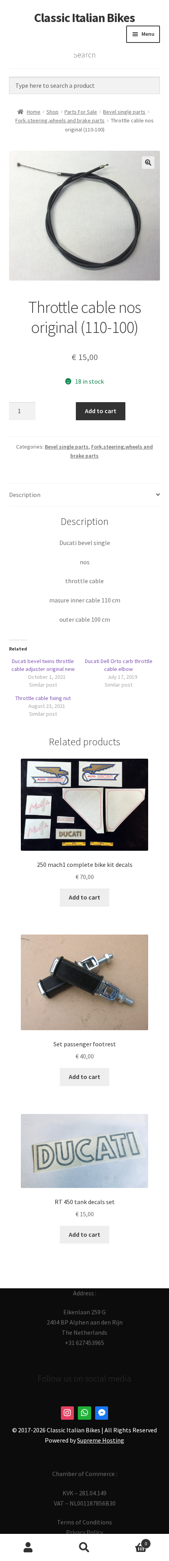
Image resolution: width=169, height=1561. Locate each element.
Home (33, 111)
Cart (130, 1540)
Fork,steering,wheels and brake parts (60, 120)
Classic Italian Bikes (84, 18)
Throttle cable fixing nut (43, 698)
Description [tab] (24, 495)
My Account (28, 1547)
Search (84, 1547)
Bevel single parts (124, 111)
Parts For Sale (80, 111)
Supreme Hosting (100, 1440)
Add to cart (100, 411)
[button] (148, 162)
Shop (52, 111)
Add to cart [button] (84, 897)
